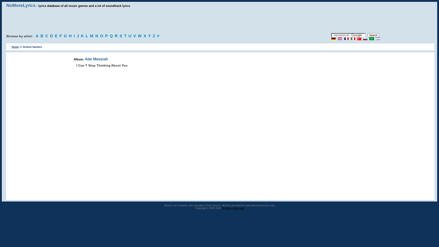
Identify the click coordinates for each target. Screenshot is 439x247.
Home (15, 47)
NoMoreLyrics (21, 5)
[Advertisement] (219, 20)
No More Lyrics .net (233, 208)
